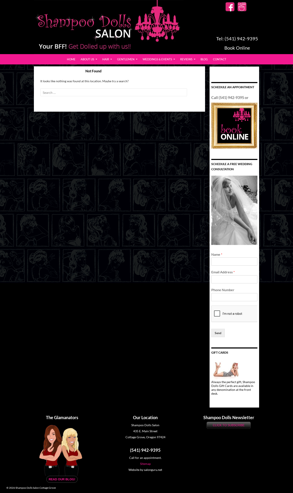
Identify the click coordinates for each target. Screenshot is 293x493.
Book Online (242, 6)
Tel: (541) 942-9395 (237, 38)
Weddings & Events (157, 59)
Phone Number (222, 290)
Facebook (230, 6)
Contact (219, 59)
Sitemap (145, 464)
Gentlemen (125, 59)
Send (218, 333)
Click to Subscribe (229, 425)
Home (71, 59)
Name (216, 254)
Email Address (223, 272)
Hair (105, 59)
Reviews (186, 59)
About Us (87, 59)
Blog (204, 59)
